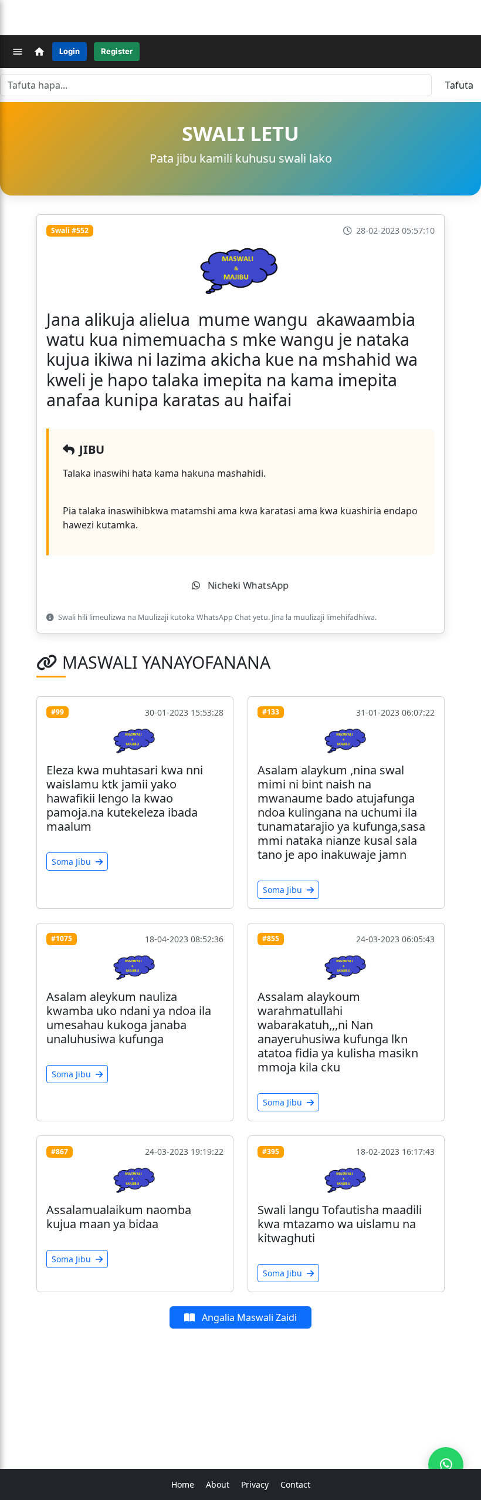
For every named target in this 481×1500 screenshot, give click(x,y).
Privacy (255, 1484)
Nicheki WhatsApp (247, 585)
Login (69, 51)
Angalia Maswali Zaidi (248, 1317)
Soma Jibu (72, 861)
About (217, 1484)
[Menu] (17, 51)
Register (117, 51)
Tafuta (459, 85)
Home (182, 1484)
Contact (295, 1484)
